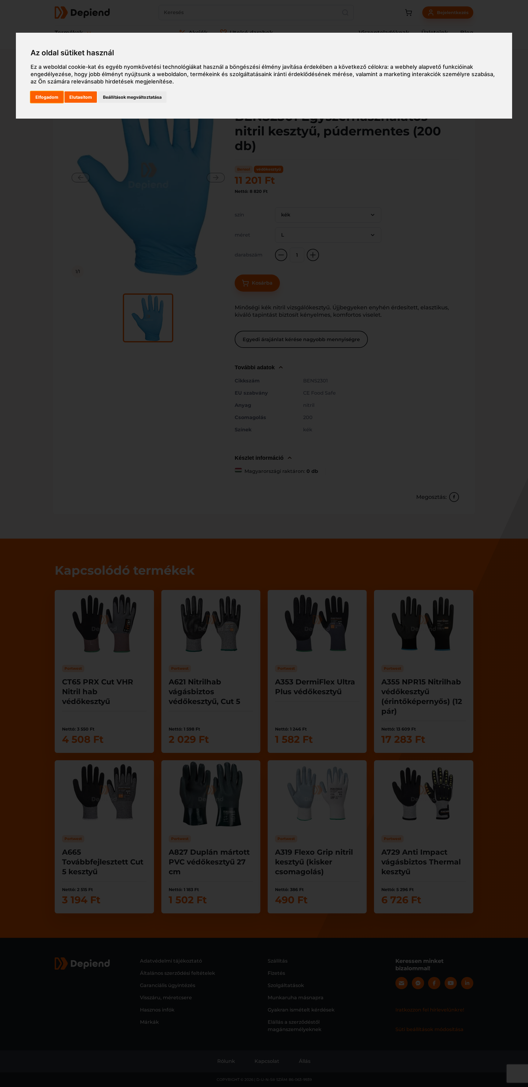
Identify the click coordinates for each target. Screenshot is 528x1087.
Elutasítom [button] (80, 97)
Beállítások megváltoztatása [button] (132, 97)
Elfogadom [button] (46, 97)
